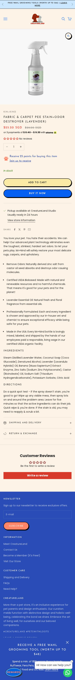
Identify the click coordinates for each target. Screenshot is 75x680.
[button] (10, 138)
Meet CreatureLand (15, 544)
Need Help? (10, 589)
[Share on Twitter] (19, 229)
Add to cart (37, 182)
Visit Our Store (12, 561)
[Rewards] (13, 672)
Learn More (51, 669)
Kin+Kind (9, 112)
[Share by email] (29, 229)
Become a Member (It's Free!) (21, 555)
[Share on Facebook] (14, 229)
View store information (21, 220)
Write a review (37, 475)
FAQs (6, 583)
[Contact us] (67, 672)
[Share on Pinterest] (24, 229)
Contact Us (10, 549)
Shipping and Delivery (16, 577)
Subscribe (16, 526)
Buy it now (37, 193)
